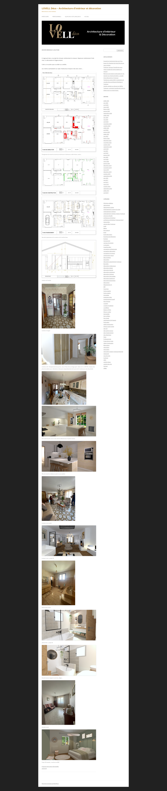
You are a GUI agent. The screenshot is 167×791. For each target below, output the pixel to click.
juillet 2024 (106, 115)
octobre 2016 (107, 186)
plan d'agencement (108, 333)
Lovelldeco (106, 308)
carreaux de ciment (108, 243)
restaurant (106, 353)
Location (106, 303)
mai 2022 (106, 136)
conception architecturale (110, 249)
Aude (105, 226)
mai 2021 (106, 151)
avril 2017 (106, 182)
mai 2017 (106, 180)
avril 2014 (106, 193)
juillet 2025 (106, 101)
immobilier (106, 295)
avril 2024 (106, 122)
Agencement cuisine (109, 207)
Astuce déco (107, 222)
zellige (105, 368)
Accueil (86, 16)
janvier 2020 (107, 163)
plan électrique (107, 335)
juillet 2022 (106, 134)
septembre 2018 (108, 176)
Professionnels (56, 16)
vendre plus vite (108, 364)
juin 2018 (106, 178)
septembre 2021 (108, 147)
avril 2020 (106, 159)
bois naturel (107, 230)
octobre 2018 (107, 174)
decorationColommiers (109, 280)
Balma (105, 228)
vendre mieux (107, 362)
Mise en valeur (107, 312)
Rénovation (107, 345)
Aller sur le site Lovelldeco (73, 16)
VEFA (105, 360)
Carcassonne (107, 241)
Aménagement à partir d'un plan (112, 209)
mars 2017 (106, 184)
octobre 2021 (107, 145)
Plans (105, 337)
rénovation (106, 347)
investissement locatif (109, 299)
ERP (105, 287)
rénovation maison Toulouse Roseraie (113, 351)
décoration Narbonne (109, 278)
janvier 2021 (107, 155)
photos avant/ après (109, 326)
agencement (107, 205)
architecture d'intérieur (109, 218)
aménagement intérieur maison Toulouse (114, 213)
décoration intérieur (109, 274)
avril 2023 (106, 130)
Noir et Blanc (107, 316)
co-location (106, 245)
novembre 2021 (108, 142)
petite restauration (108, 324)
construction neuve (109, 255)
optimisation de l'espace (110, 320)
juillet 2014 (106, 190)
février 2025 (107, 109)
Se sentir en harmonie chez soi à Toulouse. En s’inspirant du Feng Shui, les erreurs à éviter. (114, 63)
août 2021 (106, 149)
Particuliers (45, 16)
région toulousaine (108, 343)
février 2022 (107, 138)
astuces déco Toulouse (109, 224)
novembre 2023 (108, 124)
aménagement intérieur (110, 211)
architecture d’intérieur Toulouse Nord (113, 220)
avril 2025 (106, 105)
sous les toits (107, 356)
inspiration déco (108, 297)
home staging (107, 293)
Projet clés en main (108, 341)
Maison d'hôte (107, 310)
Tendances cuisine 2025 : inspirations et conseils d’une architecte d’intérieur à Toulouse (114, 82)
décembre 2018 (107, 172)
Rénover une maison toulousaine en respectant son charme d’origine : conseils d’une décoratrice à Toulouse (114, 76)
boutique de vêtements (110, 236)
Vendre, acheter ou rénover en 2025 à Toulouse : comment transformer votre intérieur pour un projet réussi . (114, 88)
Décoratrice (106, 282)
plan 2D (105, 328)
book (105, 232)
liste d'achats (107, 301)
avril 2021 (106, 153)
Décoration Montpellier (110, 276)
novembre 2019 (108, 167)
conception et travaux (109, 253)
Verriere (106, 366)
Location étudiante (108, 305)
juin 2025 (106, 103)
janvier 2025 (107, 111)
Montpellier (107, 314)
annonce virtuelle (108, 216)
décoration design (108, 268)
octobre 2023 (107, 126)
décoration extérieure (109, 272)
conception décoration (109, 251)
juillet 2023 (106, 128)
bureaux (106, 239)
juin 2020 (106, 157)
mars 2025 (106, 107)
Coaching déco (107, 247)
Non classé (106, 318)
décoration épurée (108, 270)
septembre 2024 (108, 113)
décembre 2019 (107, 165)
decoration (106, 259)
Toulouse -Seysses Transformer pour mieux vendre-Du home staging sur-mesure (113, 69)
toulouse (106, 358)
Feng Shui (106, 289)
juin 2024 (106, 117)
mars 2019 (106, 170)
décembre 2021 (107, 140)
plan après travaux (108, 330)
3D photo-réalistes (108, 203)
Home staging (107, 291)
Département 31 (108, 285)
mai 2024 (106, 119)
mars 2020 (106, 161)
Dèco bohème (107, 257)
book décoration (108, 234)
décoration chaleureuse (110, 266)
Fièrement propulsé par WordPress (50, 783)
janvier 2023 (107, 132)
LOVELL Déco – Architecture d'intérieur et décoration (71, 8)
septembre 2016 (108, 188)
